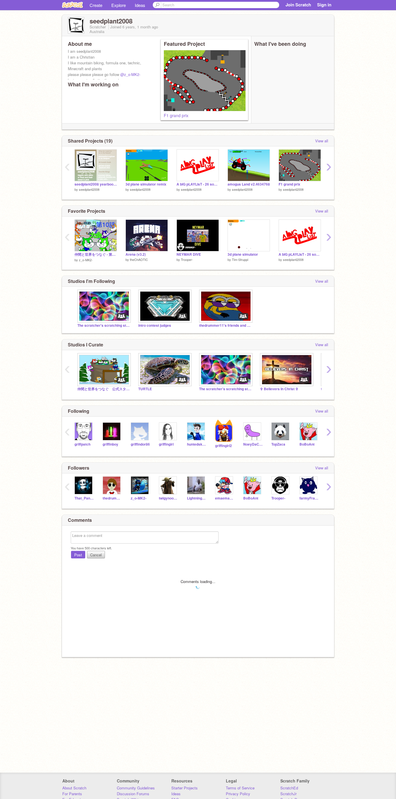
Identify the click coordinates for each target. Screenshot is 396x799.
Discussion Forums (133, 793)
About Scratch (74, 788)
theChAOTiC (139, 259)
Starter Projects (184, 788)
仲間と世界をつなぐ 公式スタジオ (103, 388)
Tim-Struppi (240, 259)
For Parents (72, 793)
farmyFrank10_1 (309, 498)
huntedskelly (196, 444)
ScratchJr (288, 793)
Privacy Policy (238, 793)
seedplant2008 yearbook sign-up (96, 184)
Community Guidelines (136, 788)
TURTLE (145, 388)
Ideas (140, 5)
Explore (118, 5)
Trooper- (187, 259)
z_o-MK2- (86, 259)
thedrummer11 (112, 498)
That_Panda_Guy (84, 498)
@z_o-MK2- (130, 74)
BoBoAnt (307, 444)
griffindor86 (140, 444)
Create (96, 5)
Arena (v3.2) (136, 254)
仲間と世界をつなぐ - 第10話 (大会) (96, 254)
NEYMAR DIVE (189, 254)
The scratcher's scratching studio (103, 325)
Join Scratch (298, 4)
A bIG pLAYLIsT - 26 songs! (198, 184)
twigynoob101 (168, 498)
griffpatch (82, 444)
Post (78, 555)
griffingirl (166, 444)
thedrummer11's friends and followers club (225, 325)
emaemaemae (225, 498)
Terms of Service (240, 788)
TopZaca (278, 444)
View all (321, 141)
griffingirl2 (223, 445)
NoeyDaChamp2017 (253, 444)
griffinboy (110, 444)
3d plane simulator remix (146, 184)
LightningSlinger (196, 498)
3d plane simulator (243, 254)
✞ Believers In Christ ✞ (279, 388)
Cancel (96, 555)
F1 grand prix (176, 115)
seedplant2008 (89, 189)
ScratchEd (289, 788)
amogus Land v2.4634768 (249, 184)
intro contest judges (154, 325)
